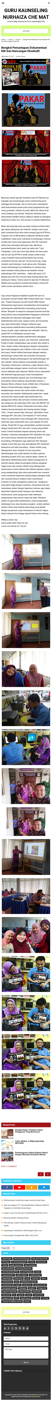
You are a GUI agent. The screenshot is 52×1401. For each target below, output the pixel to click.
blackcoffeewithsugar (21, 1258)
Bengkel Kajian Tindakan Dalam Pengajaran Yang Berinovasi (29, 1131)
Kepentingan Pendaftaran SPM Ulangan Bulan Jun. (23, 1230)
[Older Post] (48, 1174)
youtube (27, 1301)
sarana (28, 1295)
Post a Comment (9, 1166)
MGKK (44, 1278)
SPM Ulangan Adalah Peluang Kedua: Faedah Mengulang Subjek (25, 1224)
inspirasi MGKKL (8, 1275)
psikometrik (37, 1291)
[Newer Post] (41, 1174)
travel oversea (25, 1298)
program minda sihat (9, 1291)
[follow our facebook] (7, 1187)
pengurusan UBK (40, 1285)
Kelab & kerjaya (35, 1275)
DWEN (4, 1265)
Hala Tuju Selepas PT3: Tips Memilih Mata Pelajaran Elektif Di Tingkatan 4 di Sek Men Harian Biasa (26, 1206)
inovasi (23, 56)
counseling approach (19, 1262)
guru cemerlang (30, 1265)
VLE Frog (45, 1298)
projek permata (24, 1291)
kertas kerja (18, 1278)
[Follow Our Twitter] (44, 1187)
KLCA (27, 1278)
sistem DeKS (38, 1295)
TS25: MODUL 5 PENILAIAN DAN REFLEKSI (29, 1142)
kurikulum (35, 1278)
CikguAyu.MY (36, 1396)
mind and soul (7, 1282)
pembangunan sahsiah (28, 1282)
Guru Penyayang (26, 1272)
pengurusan (27, 1285)
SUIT (16, 1298)
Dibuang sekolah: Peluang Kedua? (16, 1218)
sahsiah (20, 1295)
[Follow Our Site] (32, 1187)
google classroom (16, 1265)
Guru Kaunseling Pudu (23, 1268)
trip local (36, 1298)
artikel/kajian (6, 1258)
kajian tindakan (22, 1275)
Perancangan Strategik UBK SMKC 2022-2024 (21, 1235)
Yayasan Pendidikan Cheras (12, 1301)
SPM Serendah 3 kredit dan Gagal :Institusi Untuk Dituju (24, 1200)
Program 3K (42, 1288)
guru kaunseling (7, 1268)
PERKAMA (22, 1288)
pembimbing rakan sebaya (11, 1285)
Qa (14, 1295)
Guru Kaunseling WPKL (10, 1272)
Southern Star (7, 1298)
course (18, 56)
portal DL (32, 1288)
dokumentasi (41, 1262)
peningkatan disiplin (9, 1288)
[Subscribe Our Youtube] (19, 1187)
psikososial (6, 1295)
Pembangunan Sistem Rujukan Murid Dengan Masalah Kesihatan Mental (31, 1154)
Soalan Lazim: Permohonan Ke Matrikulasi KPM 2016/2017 (26, 1213)
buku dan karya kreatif (40, 1258)
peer (16, 1282)
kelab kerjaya (6, 1278)
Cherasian (5, 1262)
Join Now (26, 31)
